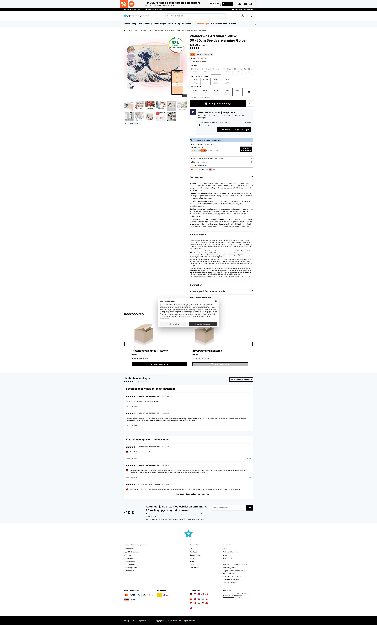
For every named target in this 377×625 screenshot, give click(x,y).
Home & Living (133, 30)
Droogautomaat (129, 561)
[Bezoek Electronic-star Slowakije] (195, 599)
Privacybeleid (237, 595)
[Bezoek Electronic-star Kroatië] (191, 603)
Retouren (226, 555)
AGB (133, 621)
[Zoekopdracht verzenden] (167, 16)
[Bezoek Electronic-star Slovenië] (191, 608)
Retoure (225, 561)
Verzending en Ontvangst (232, 576)
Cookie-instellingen (230, 582)
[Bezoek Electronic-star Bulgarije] (199, 603)
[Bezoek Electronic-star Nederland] (202, 603)
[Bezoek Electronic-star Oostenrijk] (195, 594)
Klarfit (192, 564)
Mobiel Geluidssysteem (132, 552)
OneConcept (194, 568)
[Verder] (255, 23)
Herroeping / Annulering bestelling (235, 564)
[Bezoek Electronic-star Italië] (206, 594)
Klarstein (193, 558)
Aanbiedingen (203, 24)
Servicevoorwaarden (228, 597)
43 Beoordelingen (195, 51)
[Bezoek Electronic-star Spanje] (191, 599)
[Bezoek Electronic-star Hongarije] (202, 599)
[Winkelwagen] (252, 16)
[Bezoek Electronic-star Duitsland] (191, 594)
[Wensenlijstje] (247, 16)
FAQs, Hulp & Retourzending (244, 9)
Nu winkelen (227, 4)
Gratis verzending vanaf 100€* (157, 9)
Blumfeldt (193, 552)
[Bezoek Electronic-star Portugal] (206, 603)
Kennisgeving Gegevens (231, 579)
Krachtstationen (129, 564)
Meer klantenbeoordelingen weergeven (192, 494)
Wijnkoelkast (128, 558)
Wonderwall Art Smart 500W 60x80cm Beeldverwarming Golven (186, 30)
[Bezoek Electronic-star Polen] (206, 599)
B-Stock (232, 24)
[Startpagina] (126, 30)
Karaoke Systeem (130, 568)
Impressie (142, 621)
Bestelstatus (227, 558)
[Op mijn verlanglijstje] (250, 103)
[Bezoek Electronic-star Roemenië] (195, 603)
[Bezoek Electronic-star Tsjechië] (199, 599)
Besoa (192, 561)
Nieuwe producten (219, 24)
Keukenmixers (129, 571)
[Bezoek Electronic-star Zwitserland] (199, 594)
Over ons (226, 549)
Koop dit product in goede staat (203, 144)
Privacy (126, 621)
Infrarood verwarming (157, 30)
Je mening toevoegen (242, 379)
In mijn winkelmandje (220, 103)
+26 (248, 92)
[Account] (243, 16)
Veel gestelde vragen (230, 552)
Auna (191, 549)
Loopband (127, 555)
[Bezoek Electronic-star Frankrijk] (202, 594)
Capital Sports (195, 555)
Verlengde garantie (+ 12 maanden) (214, 122)
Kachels (143, 30)
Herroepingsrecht (229, 568)
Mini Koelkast (129, 549)
